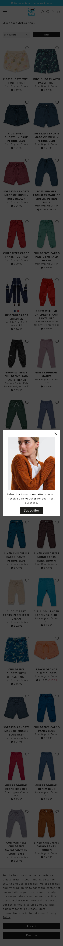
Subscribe (31, 510)
